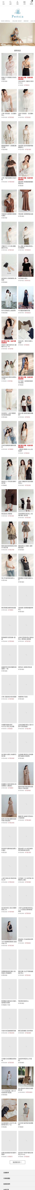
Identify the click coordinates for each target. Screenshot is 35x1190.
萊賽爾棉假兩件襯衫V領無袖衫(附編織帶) (8, 997)
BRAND (26, 21)
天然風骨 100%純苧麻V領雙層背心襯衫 (26, 899)
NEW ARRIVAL (5, 21)
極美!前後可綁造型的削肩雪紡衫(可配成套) (25, 802)
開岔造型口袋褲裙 (6, 513)
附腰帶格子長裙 (23, 707)
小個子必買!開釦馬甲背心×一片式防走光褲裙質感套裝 (25, 932)
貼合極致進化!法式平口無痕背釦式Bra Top (8, 1156)
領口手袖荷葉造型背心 (8, 578)
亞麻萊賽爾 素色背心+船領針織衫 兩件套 (25, 514)
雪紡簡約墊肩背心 (23, 1029)
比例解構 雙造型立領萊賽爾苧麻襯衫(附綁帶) (25, 770)
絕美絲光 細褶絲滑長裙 (25, 674)
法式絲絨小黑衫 (23, 278)
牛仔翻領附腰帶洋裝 (24, 310)
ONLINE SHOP (17, 21)
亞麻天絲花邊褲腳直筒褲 (8, 1061)
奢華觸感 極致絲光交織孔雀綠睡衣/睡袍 (8, 1029)
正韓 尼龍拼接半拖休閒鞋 (8, 707)
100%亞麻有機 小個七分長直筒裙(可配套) (8, 1124)
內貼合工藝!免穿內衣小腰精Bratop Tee (8, 345)
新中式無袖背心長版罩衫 (8, 310)
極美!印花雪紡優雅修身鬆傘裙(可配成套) (8, 834)
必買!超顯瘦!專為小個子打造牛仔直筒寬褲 (26, 738)
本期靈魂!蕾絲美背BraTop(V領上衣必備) (7, 738)
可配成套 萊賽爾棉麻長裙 (25, 214)
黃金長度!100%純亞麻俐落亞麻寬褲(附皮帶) (25, 867)
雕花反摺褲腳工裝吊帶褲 (25, 1061)
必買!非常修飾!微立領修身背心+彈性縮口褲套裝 (26, 643)
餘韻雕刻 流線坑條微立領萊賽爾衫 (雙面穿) (8, 802)
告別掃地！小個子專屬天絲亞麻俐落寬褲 (8, 414)
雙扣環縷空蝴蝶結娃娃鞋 (8, 610)
